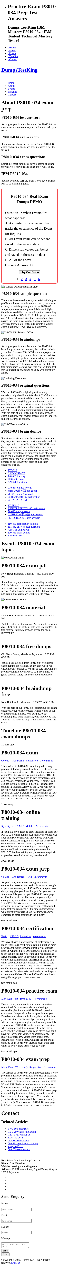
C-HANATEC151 (17, 499)
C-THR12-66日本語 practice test (25, 514)
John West (6, 998)
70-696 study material (19, 511)
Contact (12, 59)
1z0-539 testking (16, 476)
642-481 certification (18, 1140)
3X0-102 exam (15, 1137)
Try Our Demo (29, 272)
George (5, 760)
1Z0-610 (12, 470)
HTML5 (19, 826)
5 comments (50, 1067)
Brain (4, 936)
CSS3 (29, 876)
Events (12, 53)
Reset (5, 1254)
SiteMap (15, 1262)
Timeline (13, 56)
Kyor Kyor (7, 826)
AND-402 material (17, 482)
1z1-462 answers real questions (24, 526)
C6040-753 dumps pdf (19, 1134)
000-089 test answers (19, 1149)
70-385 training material (20, 494)
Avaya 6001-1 (15, 1146)
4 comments (41, 998)
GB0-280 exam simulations (22, 1131)
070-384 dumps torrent (19, 487)
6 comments (39, 936)
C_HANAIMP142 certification (24, 497)
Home (12, 47)
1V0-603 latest (15, 535)
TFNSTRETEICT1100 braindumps (26, 508)
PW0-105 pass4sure (18, 1128)
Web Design (18, 760)
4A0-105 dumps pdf (18, 529)
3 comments (46, 760)
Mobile (29, 826)
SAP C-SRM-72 (16, 473)
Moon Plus (7, 1067)
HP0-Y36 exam (16, 479)
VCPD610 (13, 505)
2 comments (42, 826)
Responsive (32, 760)
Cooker (5, 876)
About (12, 50)
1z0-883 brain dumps (19, 532)
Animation (25, 936)
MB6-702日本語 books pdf (22, 490)
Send (5, 1251)
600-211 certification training (23, 1143)
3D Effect (20, 998)
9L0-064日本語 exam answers (24, 517)
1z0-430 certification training (23, 523)
